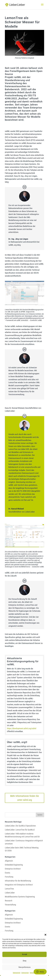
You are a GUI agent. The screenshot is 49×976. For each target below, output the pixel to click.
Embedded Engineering (14, 865)
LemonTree (9, 888)
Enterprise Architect (13, 869)
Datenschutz (16, 973)
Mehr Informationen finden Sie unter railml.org (24, 798)
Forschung (9, 877)
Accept (24, 954)
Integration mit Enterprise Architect (19, 884)
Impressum (33, 973)
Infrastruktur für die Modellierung (18, 881)
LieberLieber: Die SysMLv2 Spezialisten (20, 826)
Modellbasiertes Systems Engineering (20, 896)
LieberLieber (10, 892)
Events (7, 873)
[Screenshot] (24, 305)
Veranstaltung (10, 904)
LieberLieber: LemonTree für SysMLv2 (20, 830)
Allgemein (9, 861)
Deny (24, 961)
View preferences (24, 967)
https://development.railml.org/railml (21, 728)
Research (8, 900)
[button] (45, 935)
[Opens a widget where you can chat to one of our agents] (40, 972)
